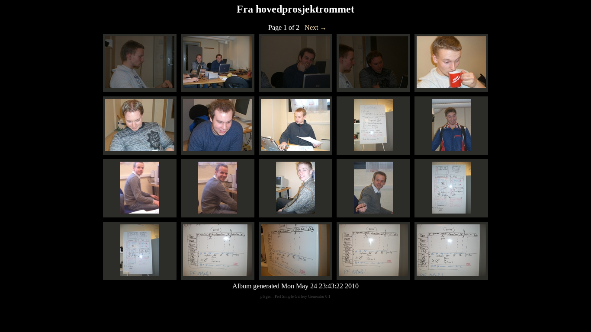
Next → (316, 27)
